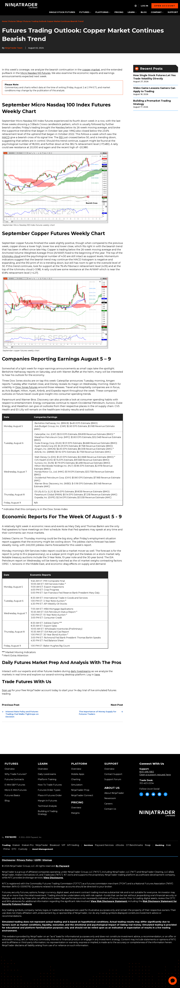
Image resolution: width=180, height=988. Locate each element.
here (97, 674)
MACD (6, 137)
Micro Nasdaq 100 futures (35, 73)
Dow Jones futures (26, 387)
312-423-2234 (146, 783)
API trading (73, 845)
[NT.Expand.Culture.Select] (136, 6)
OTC (14, 849)
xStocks (120, 845)
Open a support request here (155, 774)
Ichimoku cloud (11, 256)
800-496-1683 (146, 772)
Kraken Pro (28, 845)
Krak (168, 845)
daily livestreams (81, 671)
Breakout (55, 845)
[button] (85, 12)
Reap (147, 845)
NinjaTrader (41, 845)
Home (4, 21)
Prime (6, 849)
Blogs (19, 21)
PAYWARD (10, 837)
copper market (91, 69)
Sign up (6, 690)
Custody (22, 849)
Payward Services (104, 845)
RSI (61, 137)
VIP (63, 845)
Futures (12, 21)
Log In (144, 6)
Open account (164, 6)
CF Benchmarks (134, 845)
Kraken (16, 845)
